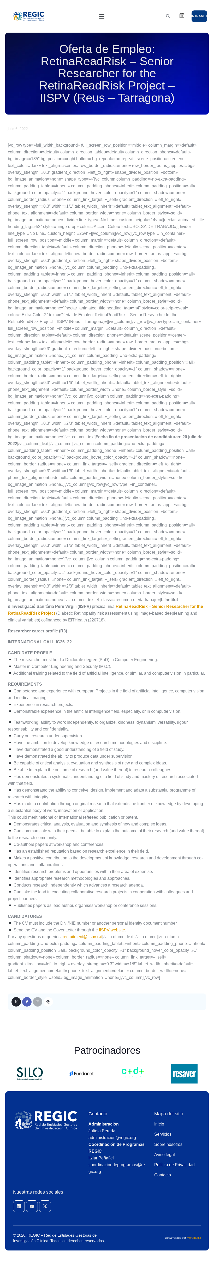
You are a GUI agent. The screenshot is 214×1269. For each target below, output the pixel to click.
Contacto (97, 1113)
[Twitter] (16, 1002)
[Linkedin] (19, 1206)
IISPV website (112, 930)
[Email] (37, 1002)
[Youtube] (32, 1206)
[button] (101, 16)
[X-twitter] (45, 1206)
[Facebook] (27, 1002)
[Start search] (168, 16)
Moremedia (194, 1237)
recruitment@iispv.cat (82, 937)
